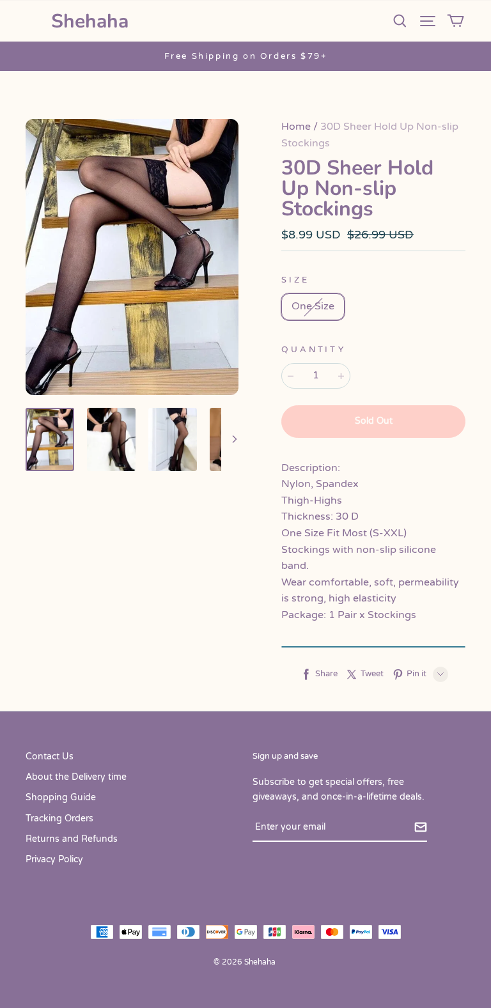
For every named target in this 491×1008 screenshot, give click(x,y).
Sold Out (374, 420)
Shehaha (90, 21)
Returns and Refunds (72, 839)
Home (296, 126)
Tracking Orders (59, 818)
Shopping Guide (61, 797)
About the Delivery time (76, 777)
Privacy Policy (54, 859)
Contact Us (50, 756)
